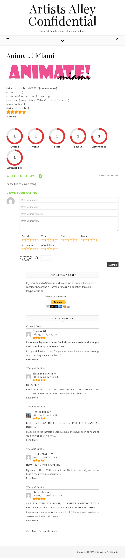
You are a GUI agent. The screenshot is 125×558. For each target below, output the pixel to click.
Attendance (27, 245)
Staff (63, 236)
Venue (44, 236)
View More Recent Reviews (41, 531)
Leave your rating (108, 175)
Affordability (47, 245)
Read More (32, 359)
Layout (84, 236)
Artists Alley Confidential (62, 14)
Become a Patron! (56, 296)
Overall (25, 236)
